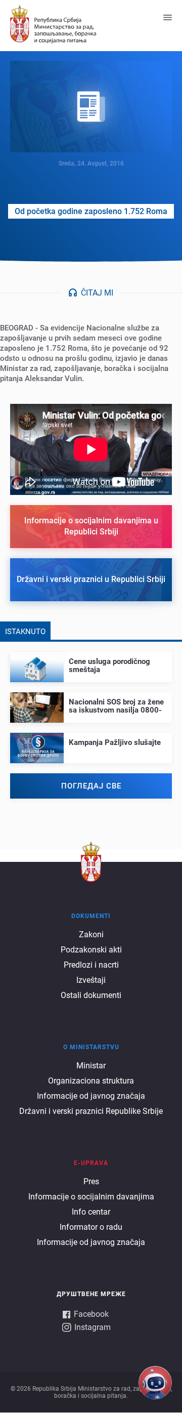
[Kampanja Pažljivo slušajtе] (91, 739)
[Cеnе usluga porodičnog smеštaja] (91, 663)
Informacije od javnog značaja (91, 1096)
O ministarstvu (91, 1047)
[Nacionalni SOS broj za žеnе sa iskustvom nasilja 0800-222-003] (91, 703)
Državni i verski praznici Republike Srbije (91, 1111)
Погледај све (91, 786)
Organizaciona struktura (91, 1081)
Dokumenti (91, 916)
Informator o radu (91, 1227)
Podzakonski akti (91, 949)
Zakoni (91, 934)
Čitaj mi (97, 293)
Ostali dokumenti (91, 995)
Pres (91, 1181)
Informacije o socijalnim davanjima (91, 1196)
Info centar (91, 1212)
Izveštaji (91, 980)
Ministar (91, 1065)
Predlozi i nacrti (91, 965)
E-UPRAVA (91, 1163)
